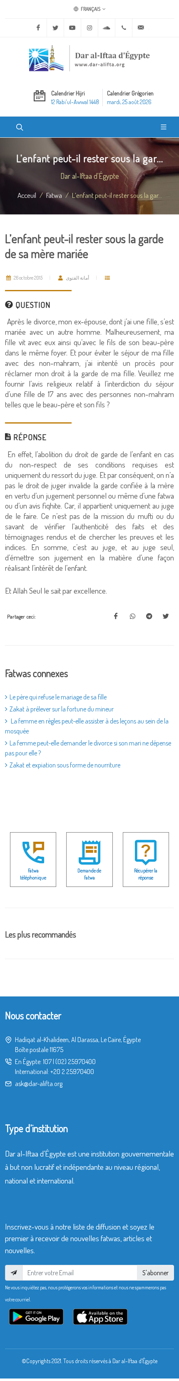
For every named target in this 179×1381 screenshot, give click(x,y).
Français (90, 9)
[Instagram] (89, 28)
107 (47, 1061)
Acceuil (26, 195)
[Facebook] (38, 28)
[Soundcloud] (106, 28)
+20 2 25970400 (72, 1071)
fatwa (54, 195)
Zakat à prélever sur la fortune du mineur (62, 709)
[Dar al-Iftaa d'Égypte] (89, 58)
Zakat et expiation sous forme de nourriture (65, 765)
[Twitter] (55, 28)
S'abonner (155, 1273)
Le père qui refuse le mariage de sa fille (58, 697)
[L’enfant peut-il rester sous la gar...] (115, 616)
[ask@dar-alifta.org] (140, 28)
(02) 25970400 (75, 1061)
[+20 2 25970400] (123, 28)
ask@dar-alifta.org (38, 1083)
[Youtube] (72, 28)
